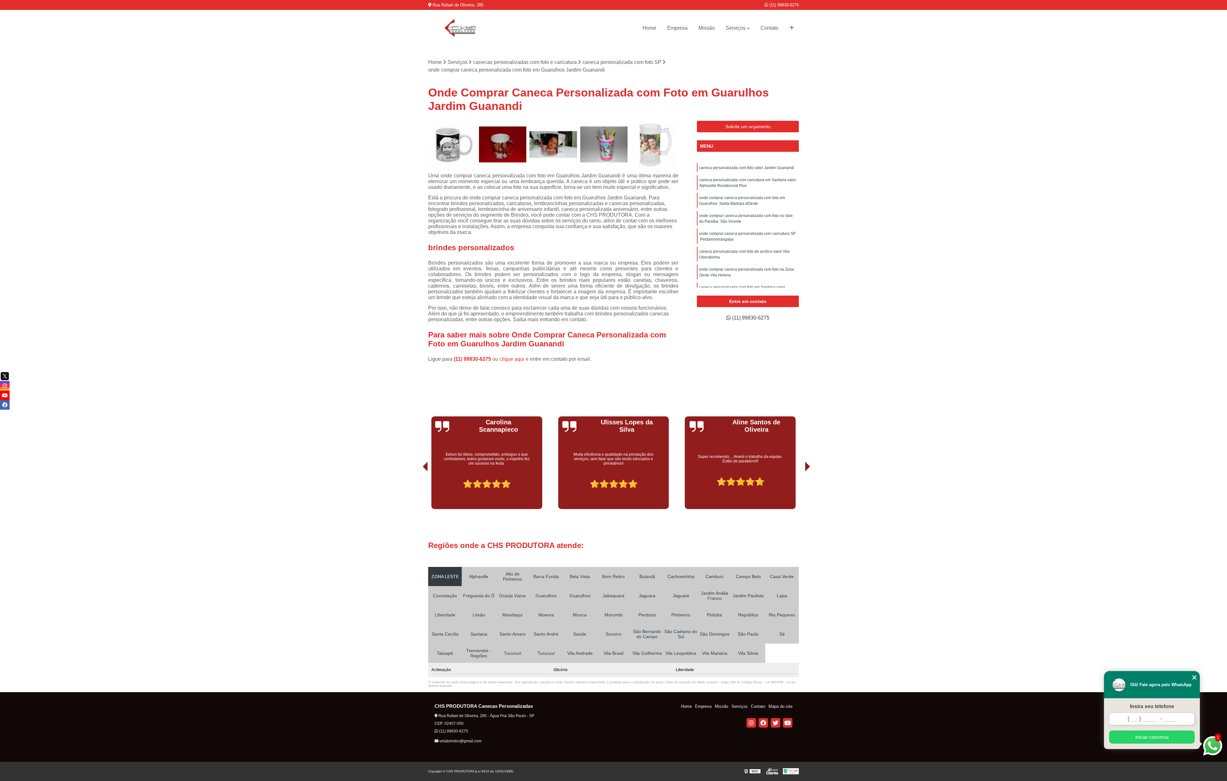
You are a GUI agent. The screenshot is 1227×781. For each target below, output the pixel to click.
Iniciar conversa (1152, 737)
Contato (769, 28)
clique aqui (511, 359)
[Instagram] (751, 723)
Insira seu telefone (1152, 706)
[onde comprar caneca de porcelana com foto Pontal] (553, 144)
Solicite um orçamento (747, 126)
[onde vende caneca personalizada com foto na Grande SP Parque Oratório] (503, 144)
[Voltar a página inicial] (460, 28)
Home (649, 28)
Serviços (735, 28)
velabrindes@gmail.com (460, 741)
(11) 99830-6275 (783, 5)
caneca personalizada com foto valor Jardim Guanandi (746, 168)
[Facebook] (763, 723)
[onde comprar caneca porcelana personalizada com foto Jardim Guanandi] (604, 144)
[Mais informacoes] (791, 28)
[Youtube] (787, 723)
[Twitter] (775, 723)
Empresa (677, 28)
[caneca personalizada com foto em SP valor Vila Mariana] (452, 144)
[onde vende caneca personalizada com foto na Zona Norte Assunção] (654, 144)
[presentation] (416, 491)
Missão (706, 28)
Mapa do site (780, 706)
